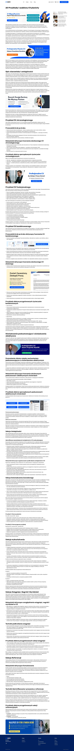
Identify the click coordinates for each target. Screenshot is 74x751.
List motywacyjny (41, 741)
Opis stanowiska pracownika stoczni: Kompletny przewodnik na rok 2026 (62, 17)
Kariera (39, 744)
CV (38, 740)
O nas (55, 740)
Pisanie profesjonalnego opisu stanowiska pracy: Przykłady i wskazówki (62, 21)
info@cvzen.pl (8, 741)
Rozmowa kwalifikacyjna (42, 743)
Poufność (56, 744)
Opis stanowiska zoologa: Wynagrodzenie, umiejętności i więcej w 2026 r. (62, 13)
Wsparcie (56, 743)
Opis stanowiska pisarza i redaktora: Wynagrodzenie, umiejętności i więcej (62, 25)
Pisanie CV (23, 741)
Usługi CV (23, 740)
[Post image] (55, 13)
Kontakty (56, 741)
